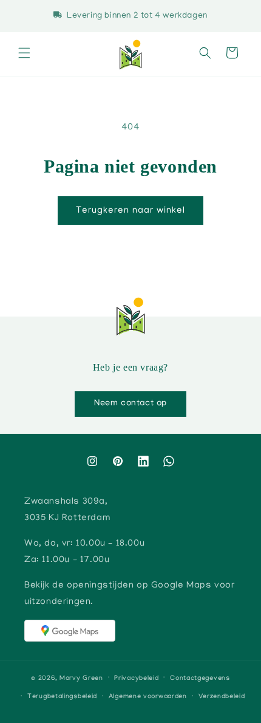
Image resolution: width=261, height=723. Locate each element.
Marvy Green (81, 678)
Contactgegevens (200, 678)
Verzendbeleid (221, 697)
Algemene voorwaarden (148, 697)
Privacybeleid (136, 678)
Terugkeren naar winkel (130, 211)
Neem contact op (130, 403)
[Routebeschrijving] (69, 631)
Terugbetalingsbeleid (62, 697)
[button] (24, 54)
